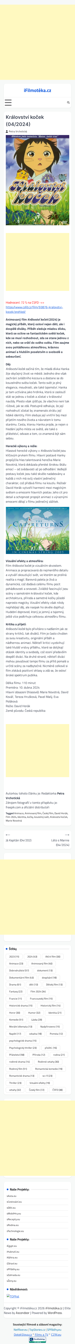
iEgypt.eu (12, 1246)
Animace (19, 813)
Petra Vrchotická (18, 131)
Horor (14, 1013)
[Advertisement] (37, 42)
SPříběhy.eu (54, 1329)
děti (33, 984)
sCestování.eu (14, 1202)
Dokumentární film (21, 977)
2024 (32, 956)
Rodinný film (18, 1069)
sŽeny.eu (11, 1281)
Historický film (50, 1005)
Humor (34, 1013)
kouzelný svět (41, 817)
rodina (59, 1055)
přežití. (51, 1048)
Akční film (52, 956)
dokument (44, 970)
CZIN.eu (56, 1334)
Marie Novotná (14, 820)
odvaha (35, 1034)
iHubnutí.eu (13, 1252)
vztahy (15, 1090)
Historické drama (20, 1005)
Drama (15, 984)
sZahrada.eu (13, 1275)
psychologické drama (22, 1041)
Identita (22, 817)
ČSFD (57, 1090)
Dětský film (54, 984)
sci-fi (47, 1076)
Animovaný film (33, 813)
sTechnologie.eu (15, 1231)
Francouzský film (41, 998)
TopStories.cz (37, 1329)
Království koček (58, 817)
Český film (47, 813)
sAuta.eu (11, 1196)
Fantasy (15, 991)
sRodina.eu (13, 1225)
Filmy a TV (41, 1334)
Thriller (15, 1083)
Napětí (15, 1034)
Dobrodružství (19, 970)
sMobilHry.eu (14, 1213)
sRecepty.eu (13, 1219)
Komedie (16, 1020)
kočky (30, 817)
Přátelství (16, 1055)
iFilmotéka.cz (37, 90)
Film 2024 (11, 817)
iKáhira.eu (12, 1257)
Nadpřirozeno (50, 1026)
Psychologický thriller (23, 1048)
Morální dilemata (20, 1026)
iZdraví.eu (12, 1263)
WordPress (55, 1312)
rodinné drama (19, 1062)
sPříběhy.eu (13, 1269)
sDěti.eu (11, 1208)
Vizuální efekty (40, 1083)
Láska (36, 1020)
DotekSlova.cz (23, 1334)
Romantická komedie (48, 1069)
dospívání (49, 977)
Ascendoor (22, 1312)
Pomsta (56, 1034)
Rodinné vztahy (48, 1062)
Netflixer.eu (21, 1329)
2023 (14, 956)
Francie (15, 998)
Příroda (38, 1055)
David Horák (61, 813)
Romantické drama (21, 1076)
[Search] (68, 103)
